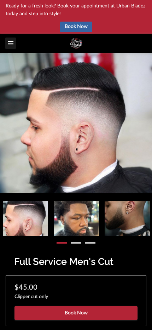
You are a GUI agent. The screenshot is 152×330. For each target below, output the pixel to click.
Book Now (76, 313)
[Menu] (10, 43)
